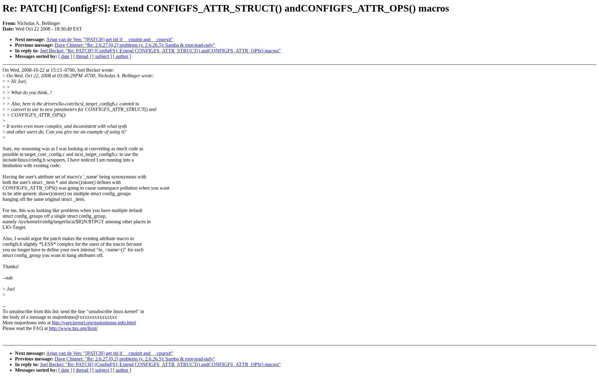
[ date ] (65, 56)
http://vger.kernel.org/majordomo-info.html (94, 322)
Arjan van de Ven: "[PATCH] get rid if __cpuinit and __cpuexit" (109, 39)
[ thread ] (82, 56)
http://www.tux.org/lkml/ (73, 328)
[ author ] (122, 56)
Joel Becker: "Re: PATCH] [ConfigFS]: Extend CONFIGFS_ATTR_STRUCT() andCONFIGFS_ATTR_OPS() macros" (160, 50)
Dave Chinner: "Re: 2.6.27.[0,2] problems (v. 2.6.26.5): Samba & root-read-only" (135, 45)
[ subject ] (102, 56)
